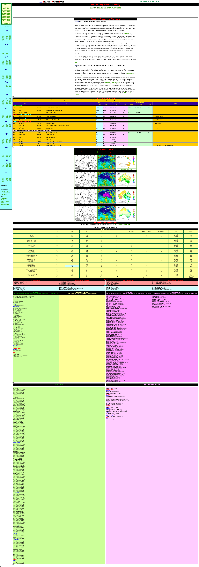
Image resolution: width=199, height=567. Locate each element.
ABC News (126, 33)
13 (6, 37)
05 (7, 61)
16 (10, 37)
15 (9, 37)
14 (7, 37)
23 (10, 38)
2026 (3, 8)
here (144, 100)
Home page (6, 4)
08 (9, 36)
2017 (3, 13)
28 (7, 39)
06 (6, 36)
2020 (3, 11)
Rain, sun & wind (110, 7)
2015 (9, 13)
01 (9, 35)
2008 (3, 17)
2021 (9, 10)
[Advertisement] (105, 13)
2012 (9, 14)
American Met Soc (5, 201)
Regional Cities (112, 8)
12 (2, 51)
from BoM (4, 187)
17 (2, 38)
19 (2, 52)
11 (3, 37)
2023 (3, 10)
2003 (9, 19)
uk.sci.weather (5, 204)
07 (7, 36)
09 (10, 36)
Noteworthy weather (99, 8)
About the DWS (6, 23)
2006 (9, 17)
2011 (3, 16)
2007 (6, 17)
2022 (6, 10)
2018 (9, 11)
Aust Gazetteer (5, 192)
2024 (9, 8)
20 (6, 38)
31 (2, 40)
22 (9, 38)
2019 (6, 11)
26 (2, 53)
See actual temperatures (126, 186)
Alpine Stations (118, 8)
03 (2, 36)
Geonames (4, 194)
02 (10, 35)
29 (9, 39)
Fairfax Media (78, 43)
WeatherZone (4, 198)
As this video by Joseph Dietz (112, 82)
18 (3, 38)
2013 (6, 14)
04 (3, 36)
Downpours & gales (117, 7)
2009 (9, 16)
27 (6, 39)
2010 (6, 16)
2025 (6, 8)
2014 (3, 14)
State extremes (92, 8)
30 (10, 39)
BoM (2, 199)
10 (2, 37)
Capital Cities (106, 8)
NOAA (3, 203)
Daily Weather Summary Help (122, 224)
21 (7, 38)
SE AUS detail (129, 169)
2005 (3, 19)
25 (3, 39)
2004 (6, 19)
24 (2, 39)
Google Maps (4, 191)
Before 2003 (6, 20)
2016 (6, 13)
